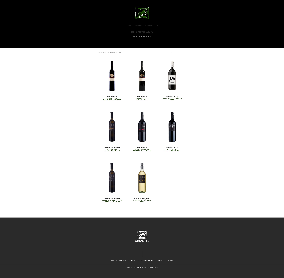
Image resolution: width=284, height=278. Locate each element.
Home (135, 36)
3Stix (133, 267)
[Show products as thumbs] (99, 52)
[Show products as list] (101, 52)
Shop (140, 36)
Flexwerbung (140, 267)
